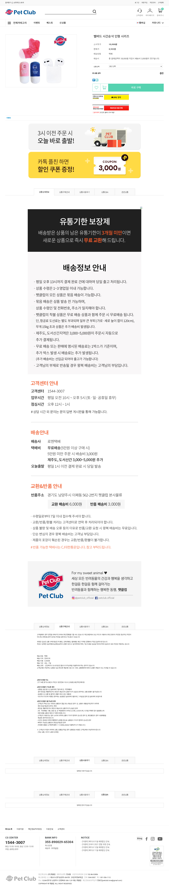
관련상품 (124, 192)
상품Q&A (104, 192)
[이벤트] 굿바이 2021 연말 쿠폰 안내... (96, 844)
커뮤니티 (156, 22)
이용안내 (49, 829)
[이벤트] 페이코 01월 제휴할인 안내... (96, 841)
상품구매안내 (64, 192)
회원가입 (144, 3)
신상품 (63, 22)
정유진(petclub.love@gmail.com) (109, 880)
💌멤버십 (140, 22)
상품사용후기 (84, 192)
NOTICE (85, 837)
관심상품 (96, 88)
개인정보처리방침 (35, 829)
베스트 (50, 22)
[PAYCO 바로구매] (116, 108)
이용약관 (20, 829)
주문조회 (153, 3)
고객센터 (161, 3)
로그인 (137, 3)
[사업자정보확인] (77, 877)
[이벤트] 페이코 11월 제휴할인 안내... (96, 850)
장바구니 (104, 88)
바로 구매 (136, 87)
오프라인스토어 (19, 3)
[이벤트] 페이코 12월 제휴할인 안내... (96, 847)
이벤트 (37, 22)
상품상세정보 (44, 192)
